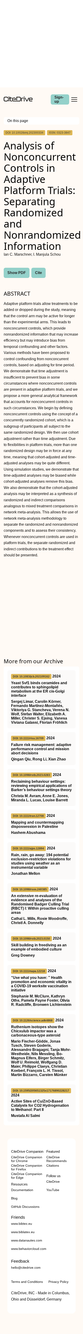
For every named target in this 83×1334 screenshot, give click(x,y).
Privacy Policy (58, 1282)
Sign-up (59, 99)
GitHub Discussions (25, 1207)
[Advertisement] (41, 44)
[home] (18, 100)
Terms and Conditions (27, 1282)
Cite (38, 273)
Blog (14, 1198)
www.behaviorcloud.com (28, 1249)
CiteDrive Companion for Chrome (26, 1159)
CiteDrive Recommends (56, 1159)
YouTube (52, 1190)
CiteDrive (53, 1181)
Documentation (22, 1190)
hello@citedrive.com (26, 1267)
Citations (52, 1165)
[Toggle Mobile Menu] (74, 99)
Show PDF (16, 273)
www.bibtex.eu (21, 1223)
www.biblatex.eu (23, 1232)
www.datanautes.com (26, 1240)
